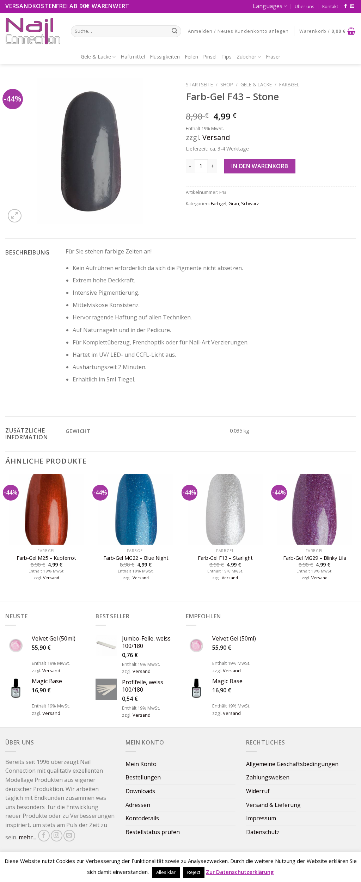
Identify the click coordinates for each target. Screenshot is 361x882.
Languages (267, 6)
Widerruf (258, 791)
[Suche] (174, 31)
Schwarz (250, 203)
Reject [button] (193, 872)
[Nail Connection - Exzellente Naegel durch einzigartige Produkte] (32, 31)
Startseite (199, 84)
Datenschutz (263, 832)
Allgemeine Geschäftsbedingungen (292, 764)
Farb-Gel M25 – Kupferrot (46, 558)
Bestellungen (143, 777)
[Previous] (5, 536)
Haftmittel (133, 56)
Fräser (273, 56)
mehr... (27, 837)
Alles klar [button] (166, 872)
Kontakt (330, 6)
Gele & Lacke (96, 56)
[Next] (355, 536)
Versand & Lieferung (273, 805)
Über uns (304, 6)
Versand (216, 137)
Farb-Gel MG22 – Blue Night (136, 558)
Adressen (138, 805)
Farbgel (289, 84)
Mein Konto (141, 764)
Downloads (140, 791)
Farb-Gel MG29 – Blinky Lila (314, 558)
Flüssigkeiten (165, 56)
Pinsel (209, 56)
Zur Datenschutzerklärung (240, 871)
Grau (233, 203)
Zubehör (246, 56)
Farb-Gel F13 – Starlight (225, 558)
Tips (226, 56)
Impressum (261, 818)
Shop (226, 84)
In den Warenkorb (259, 166)
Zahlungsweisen (267, 777)
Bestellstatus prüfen (153, 832)
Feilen (191, 56)
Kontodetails (142, 818)
